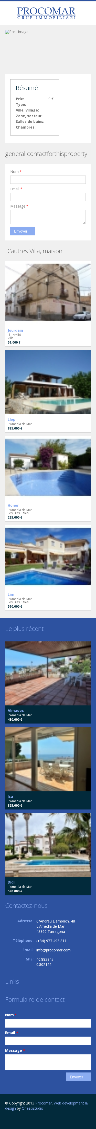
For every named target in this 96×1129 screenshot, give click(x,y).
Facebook (6, 1119)
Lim (11, 594)
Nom (16, 171)
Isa (10, 796)
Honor (13, 505)
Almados (16, 710)
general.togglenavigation (9, 13)
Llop (11, 419)
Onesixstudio (32, 1108)
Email (16, 188)
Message (19, 206)
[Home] (46, 13)
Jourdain (15, 330)
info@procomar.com (53, 950)
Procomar (43, 1103)
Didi (11, 882)
